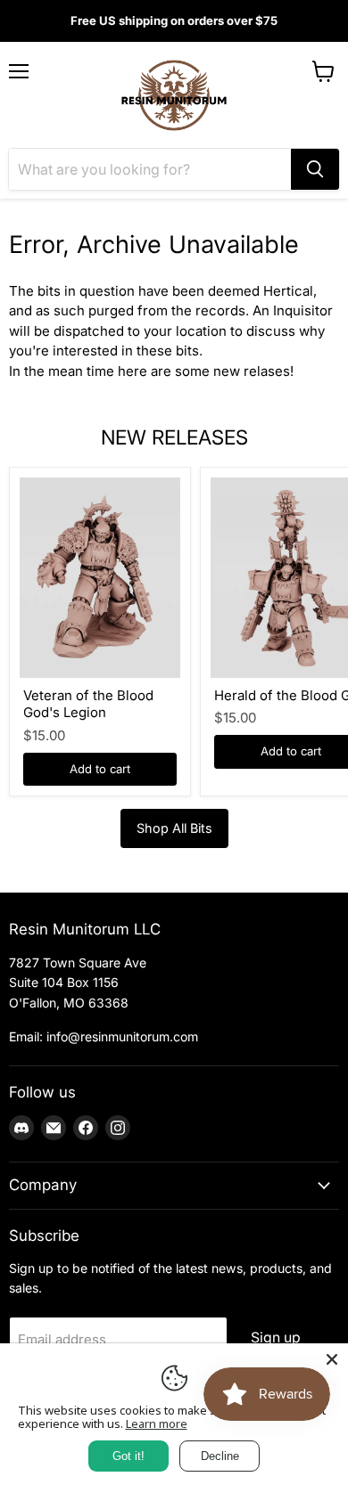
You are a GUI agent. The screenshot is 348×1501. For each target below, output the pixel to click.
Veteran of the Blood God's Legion (88, 704)
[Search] (315, 169)
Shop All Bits (174, 828)
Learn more (156, 1423)
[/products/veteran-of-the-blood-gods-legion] (100, 577)
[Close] (332, 1359)
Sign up (276, 1337)
